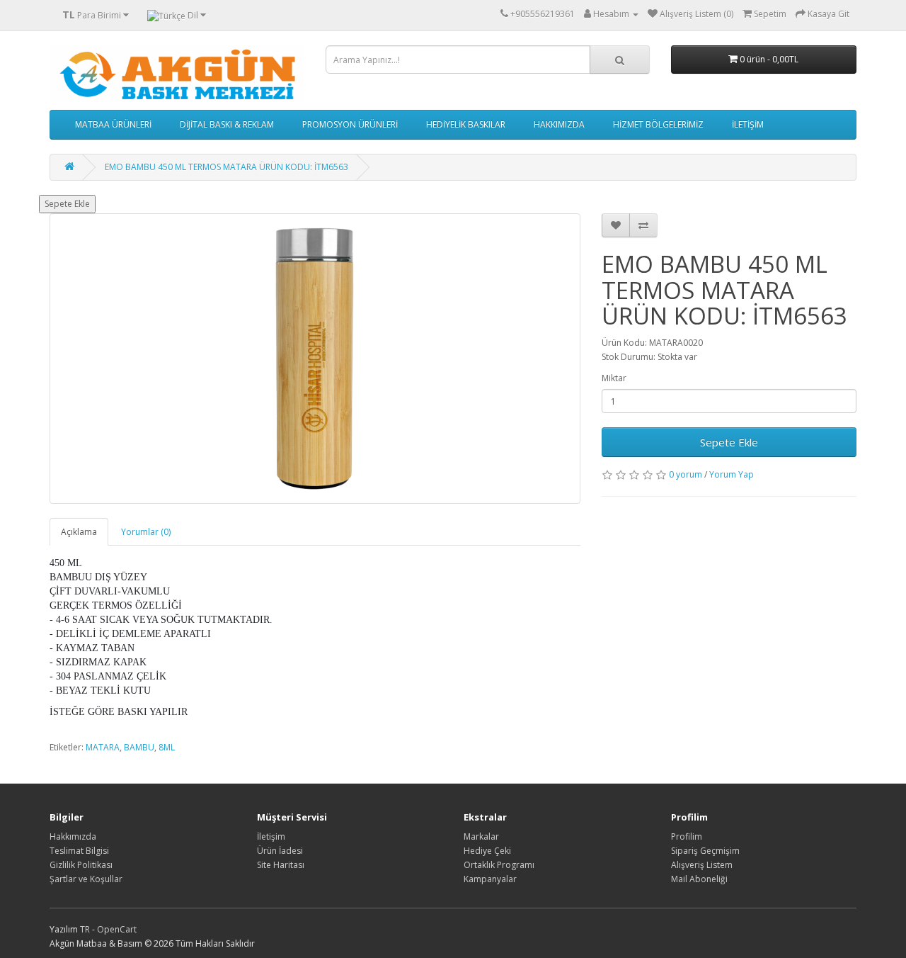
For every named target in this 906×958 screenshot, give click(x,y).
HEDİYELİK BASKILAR (465, 124)
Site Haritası (280, 865)
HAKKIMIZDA (559, 124)
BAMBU (139, 747)
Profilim (686, 836)
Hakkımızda (73, 836)
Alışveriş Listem (702, 865)
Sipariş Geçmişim (705, 851)
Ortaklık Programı (499, 865)
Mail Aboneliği (699, 879)
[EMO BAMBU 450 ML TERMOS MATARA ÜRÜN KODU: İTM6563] (315, 358)
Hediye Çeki (487, 851)
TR (86, 929)
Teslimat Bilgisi (79, 851)
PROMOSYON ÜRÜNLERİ (350, 124)
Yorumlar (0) (146, 532)
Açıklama (79, 532)
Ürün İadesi (280, 851)
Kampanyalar (490, 879)
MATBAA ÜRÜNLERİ (113, 124)
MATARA (103, 747)
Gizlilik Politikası (81, 865)
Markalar (481, 836)
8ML (167, 747)
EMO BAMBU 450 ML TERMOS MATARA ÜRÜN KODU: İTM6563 (226, 167)
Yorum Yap (731, 474)
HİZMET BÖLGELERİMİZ (658, 124)
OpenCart (117, 929)
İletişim (271, 836)
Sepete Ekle (67, 204)
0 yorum (685, 474)
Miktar (614, 378)
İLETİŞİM (748, 124)
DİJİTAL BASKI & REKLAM (227, 124)
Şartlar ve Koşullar (86, 879)
